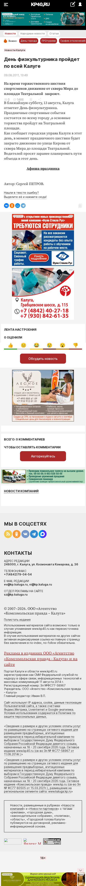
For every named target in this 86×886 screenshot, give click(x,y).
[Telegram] (23, 205)
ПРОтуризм (49, 40)
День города (29, 40)
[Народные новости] (72, 4)
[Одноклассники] (12, 205)
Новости (10, 33)
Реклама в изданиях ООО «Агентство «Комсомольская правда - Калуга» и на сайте (40, 659)
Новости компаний (21, 491)
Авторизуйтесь (43, 456)
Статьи (54, 33)
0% (10, 345)
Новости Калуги (15, 50)
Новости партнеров (44, 808)
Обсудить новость (43, 359)
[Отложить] (31, 99)
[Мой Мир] (17, 205)
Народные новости (32, 33)
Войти (80, 4)
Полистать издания (17, 619)
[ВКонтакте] (6, 205)
